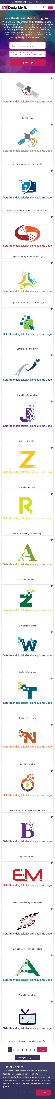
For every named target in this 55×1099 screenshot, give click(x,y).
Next (42, 1050)
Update (28, 62)
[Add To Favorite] (51, 78)
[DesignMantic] (15, 7)
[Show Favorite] (25, 2)
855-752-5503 (17, 2)
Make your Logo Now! (27, 1057)
